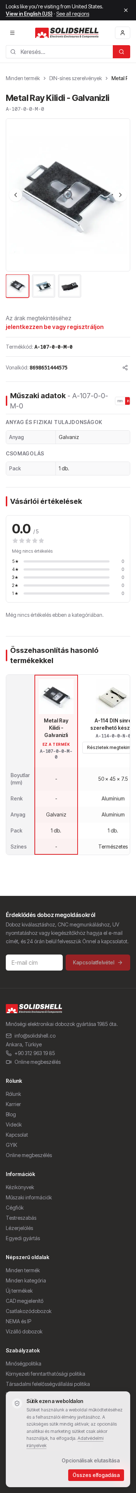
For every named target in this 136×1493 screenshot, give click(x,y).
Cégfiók (15, 1207)
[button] (68, 194)
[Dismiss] (125, 10)
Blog (11, 1114)
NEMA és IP (18, 1321)
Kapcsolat (17, 1135)
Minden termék (23, 78)
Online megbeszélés (38, 1062)
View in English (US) (29, 14)
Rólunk (13, 1094)
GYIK (11, 1145)
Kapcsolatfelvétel (93, 962)
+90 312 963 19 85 (35, 1053)
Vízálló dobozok (24, 1331)
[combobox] (59, 51)
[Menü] (12, 32)
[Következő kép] (120, 194)
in (128, 401)
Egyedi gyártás (23, 1238)
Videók (14, 1124)
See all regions (72, 14)
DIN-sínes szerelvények (75, 78)
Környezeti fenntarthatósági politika (45, 1374)
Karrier (13, 1104)
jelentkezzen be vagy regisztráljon (55, 326)
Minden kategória (26, 1280)
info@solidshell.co (35, 1035)
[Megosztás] (125, 368)
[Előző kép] (15, 194)
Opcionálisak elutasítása (91, 1460)
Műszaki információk (29, 1197)
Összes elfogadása (96, 1475)
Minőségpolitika (23, 1363)
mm (120, 401)
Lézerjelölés (19, 1228)
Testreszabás (21, 1218)
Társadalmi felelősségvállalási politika (48, 1384)
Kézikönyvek (20, 1187)
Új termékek (19, 1291)
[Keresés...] (121, 51)
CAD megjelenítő (25, 1301)
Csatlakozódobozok (28, 1311)
